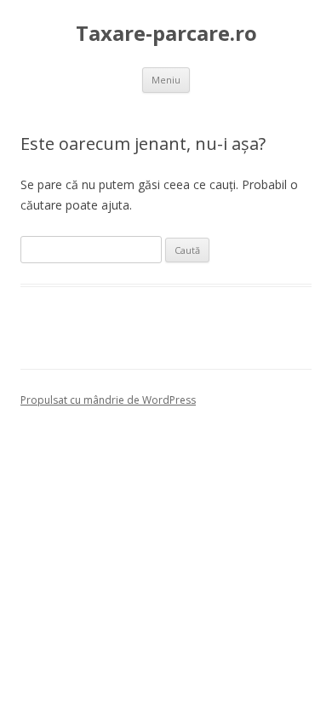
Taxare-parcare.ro (166, 33)
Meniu (166, 79)
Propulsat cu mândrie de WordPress (108, 400)
